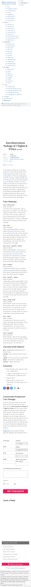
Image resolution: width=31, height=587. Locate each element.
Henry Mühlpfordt (7, 165)
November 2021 (11, 63)
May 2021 (9, 51)
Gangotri (20, 576)
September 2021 (11, 59)
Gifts (5, 85)
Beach (9, 71)
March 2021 (10, 48)
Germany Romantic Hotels (9, 556)
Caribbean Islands (12, 8)
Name (4, 446)
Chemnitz (16, 159)
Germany (17, 103)
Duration (18, 440)
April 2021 (9, 49)
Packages (6, 96)
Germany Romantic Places (9, 549)
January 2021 (10, 44)
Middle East (10, 14)
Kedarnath (14, 576)
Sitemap (2, 575)
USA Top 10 (10, 34)
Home (21, 1)
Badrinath (9, 576)
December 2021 (11, 65)
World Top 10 (10, 40)
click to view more (16, 564)
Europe (9, 12)
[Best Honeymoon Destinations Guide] (10, 2)
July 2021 (9, 55)
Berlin (21, 103)
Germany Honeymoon (8, 546)
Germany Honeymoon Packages (10, 554)
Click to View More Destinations (16, 568)
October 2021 (10, 61)
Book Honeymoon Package (15, 573)
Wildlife (9, 79)
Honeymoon (10, 69)
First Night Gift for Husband (14, 94)
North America (11, 16)
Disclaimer (25, 573)
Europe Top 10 (11, 30)
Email (4, 453)
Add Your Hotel (22, 571)
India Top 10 (10, 26)
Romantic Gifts (11, 86)
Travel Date (6, 440)
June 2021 (9, 53)
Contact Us (14, 571)
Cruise (9, 83)
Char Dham (3, 576)
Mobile (5, 459)
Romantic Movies (8, 98)
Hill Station (10, 75)
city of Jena (13, 231)
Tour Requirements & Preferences (12, 468)
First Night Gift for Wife (13, 92)
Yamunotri (25, 576)
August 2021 (10, 57)
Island (9, 73)
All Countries (10, 20)
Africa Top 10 (10, 28)
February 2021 (11, 46)
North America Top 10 (13, 36)
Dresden (21, 159)
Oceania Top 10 (11, 32)
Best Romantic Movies (6, 571)
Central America (11, 10)
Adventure (10, 81)
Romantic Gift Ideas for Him (14, 90)
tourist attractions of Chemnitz (17, 255)
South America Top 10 (13, 38)
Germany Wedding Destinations (10, 559)
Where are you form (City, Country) (21, 460)
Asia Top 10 (10, 24)
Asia (8, 7)
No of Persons (19, 453)
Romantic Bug (6, 103)
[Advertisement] (15, 123)
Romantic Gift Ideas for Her (14, 88)
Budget (17, 447)
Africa (21, 5)
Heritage (9, 77)
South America (11, 18)
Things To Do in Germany (9, 551)
